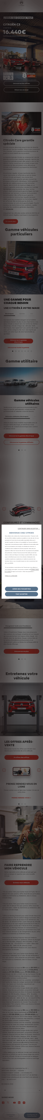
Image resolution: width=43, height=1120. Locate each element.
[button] (29, 528)
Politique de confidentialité (11, 575)
